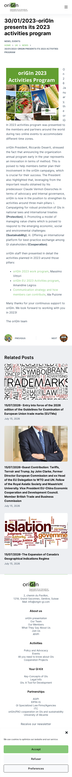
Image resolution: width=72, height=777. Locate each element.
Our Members (36, 624)
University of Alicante (36, 714)
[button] (66, 732)
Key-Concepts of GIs (36, 676)
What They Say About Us (36, 627)
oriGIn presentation (36, 617)
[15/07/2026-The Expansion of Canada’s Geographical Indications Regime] (36, 531)
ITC (36, 708)
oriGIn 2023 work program (31, 271)
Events (16, 41)
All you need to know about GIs (36, 656)
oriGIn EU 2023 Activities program (36, 280)
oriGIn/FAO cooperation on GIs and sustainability (35, 711)
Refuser (36, 759)
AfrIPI (36, 633)
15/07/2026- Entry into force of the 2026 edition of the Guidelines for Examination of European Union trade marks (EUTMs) (33, 409)
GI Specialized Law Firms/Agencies (36, 705)
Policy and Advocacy (36, 650)
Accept (36, 749)
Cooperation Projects (36, 659)
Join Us (36, 630)
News (7, 41)
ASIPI (36, 698)
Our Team (36, 621)
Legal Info (36, 679)
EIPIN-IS (36, 702)
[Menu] (66, 7)
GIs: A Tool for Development (36, 682)
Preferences (36, 768)
